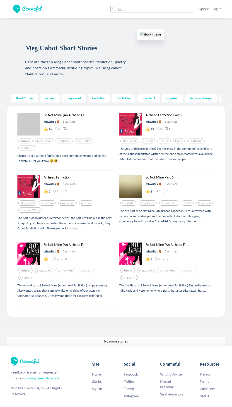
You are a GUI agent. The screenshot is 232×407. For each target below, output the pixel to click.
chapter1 (172, 98)
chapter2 (26, 277)
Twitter (129, 381)
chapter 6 (204, 203)
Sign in (97, 389)
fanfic (179, 141)
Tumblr (129, 389)
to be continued (201, 98)
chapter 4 (188, 270)
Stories (97, 381)
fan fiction (124, 98)
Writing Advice (171, 374)
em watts (128, 203)
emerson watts (30, 210)
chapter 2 (86, 270)
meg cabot (74, 98)
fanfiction (99, 98)
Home (96, 374)
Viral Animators (171, 394)
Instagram (131, 396)
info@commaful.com (42, 378)
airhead (50, 98)
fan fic (164, 141)
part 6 (188, 203)
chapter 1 (148, 98)
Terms (204, 381)
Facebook (131, 374)
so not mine (169, 203)
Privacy (205, 374)
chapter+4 (129, 277)
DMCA (204, 396)
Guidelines (207, 389)
